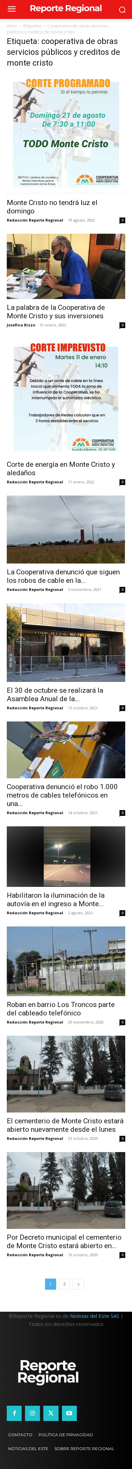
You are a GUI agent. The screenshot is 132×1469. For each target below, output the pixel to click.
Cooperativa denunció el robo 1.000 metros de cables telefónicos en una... (62, 795)
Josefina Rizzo (21, 324)
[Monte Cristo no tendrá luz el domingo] (66, 134)
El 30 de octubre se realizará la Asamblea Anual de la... (55, 694)
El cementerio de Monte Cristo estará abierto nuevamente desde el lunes (65, 1125)
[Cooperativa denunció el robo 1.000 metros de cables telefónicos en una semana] (66, 749)
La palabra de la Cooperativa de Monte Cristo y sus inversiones (56, 311)
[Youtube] (69, 1413)
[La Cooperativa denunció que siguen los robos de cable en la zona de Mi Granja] (66, 530)
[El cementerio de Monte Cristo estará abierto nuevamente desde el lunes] (66, 1074)
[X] (50, 1413)
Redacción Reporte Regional (35, 220)
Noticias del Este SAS (94, 1315)
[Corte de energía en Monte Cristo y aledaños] (66, 397)
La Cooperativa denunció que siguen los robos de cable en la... (63, 576)
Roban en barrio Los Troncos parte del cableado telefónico (61, 1009)
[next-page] (78, 1284)
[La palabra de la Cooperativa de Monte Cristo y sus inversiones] (66, 266)
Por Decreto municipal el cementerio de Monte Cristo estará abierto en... (64, 1241)
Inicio (12, 26)
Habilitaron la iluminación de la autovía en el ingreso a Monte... (56, 899)
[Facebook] (14, 1413)
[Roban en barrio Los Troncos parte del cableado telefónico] (66, 961)
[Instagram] (32, 1413)
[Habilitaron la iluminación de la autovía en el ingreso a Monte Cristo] (66, 856)
